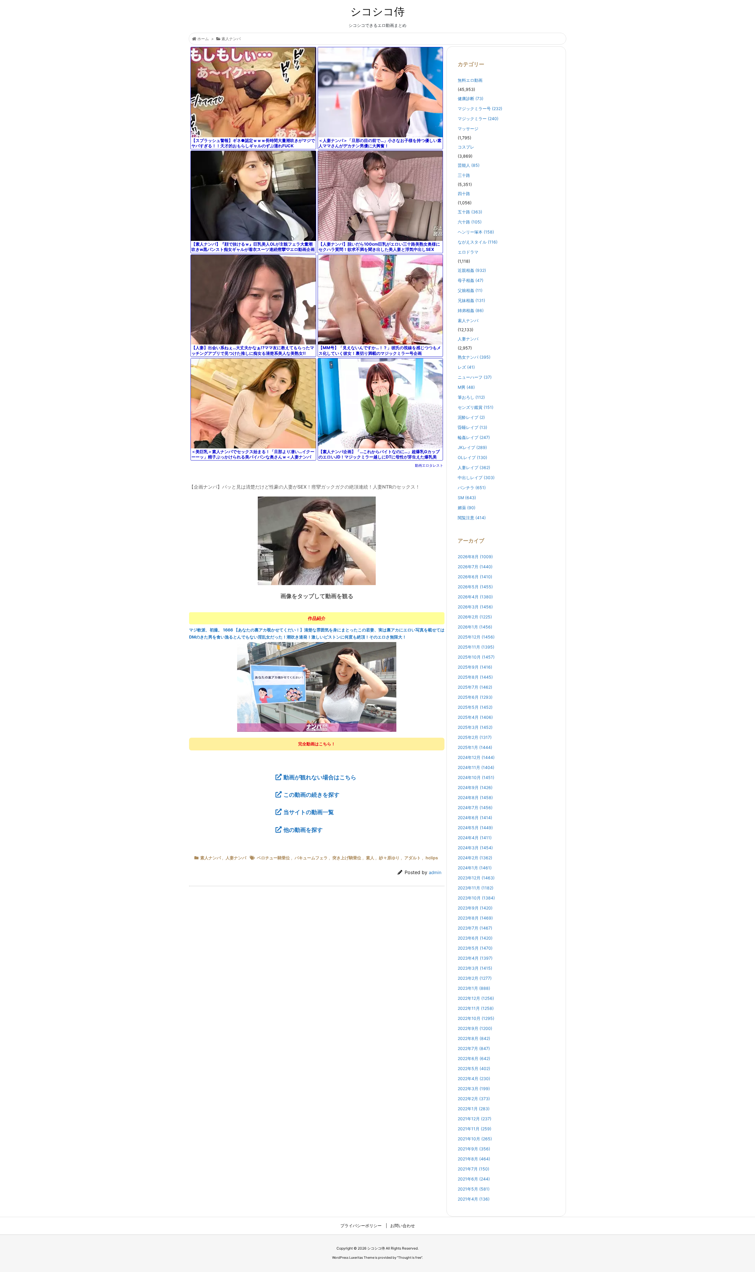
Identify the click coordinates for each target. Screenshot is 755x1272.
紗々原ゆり (389, 857)
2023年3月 (475, 968)
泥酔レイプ (471, 417)
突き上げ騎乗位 (346, 857)
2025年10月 (476, 656)
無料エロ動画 (470, 80)
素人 (370, 857)
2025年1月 (475, 747)
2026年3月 (475, 606)
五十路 (470, 211)
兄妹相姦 (471, 300)
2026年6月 (475, 576)
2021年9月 (474, 1148)
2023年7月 (475, 927)
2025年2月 (475, 737)
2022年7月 (474, 1048)
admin (435, 872)
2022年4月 (474, 1078)
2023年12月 (476, 877)
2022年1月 (474, 1108)
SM (467, 497)
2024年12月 (476, 757)
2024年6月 (475, 817)
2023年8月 (475, 917)
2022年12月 (476, 998)
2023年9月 (475, 907)
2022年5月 (474, 1068)
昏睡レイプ (472, 427)
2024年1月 (475, 867)
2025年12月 (476, 636)
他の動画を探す (303, 829)
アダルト (412, 857)
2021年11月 (474, 1128)
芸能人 (469, 165)
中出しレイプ (476, 477)
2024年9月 (475, 787)
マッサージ (468, 128)
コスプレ (466, 146)
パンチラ (472, 487)
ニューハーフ (475, 377)
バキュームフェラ (311, 857)
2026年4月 (475, 596)
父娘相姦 (470, 290)
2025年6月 (475, 697)
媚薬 (466, 507)
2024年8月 (475, 797)
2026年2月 (475, 616)
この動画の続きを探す (311, 794)
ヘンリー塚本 (476, 231)
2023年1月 (474, 988)
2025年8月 (475, 677)
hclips (432, 857)
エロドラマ (468, 251)
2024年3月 (475, 847)
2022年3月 (474, 1088)
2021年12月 (474, 1118)
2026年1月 (475, 626)
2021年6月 (474, 1178)
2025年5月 (475, 707)
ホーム (203, 38)
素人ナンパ (231, 38)
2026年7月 (475, 566)
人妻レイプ (474, 467)
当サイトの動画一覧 (308, 812)
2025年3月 (475, 727)
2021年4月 (474, 1198)
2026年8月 (475, 556)
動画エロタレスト (429, 465)
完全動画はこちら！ (316, 743)
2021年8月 (474, 1158)
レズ (466, 367)
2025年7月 (475, 687)
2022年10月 (476, 1018)
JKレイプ (472, 447)
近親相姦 (472, 270)
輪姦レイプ (474, 437)
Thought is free (409, 1257)
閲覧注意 (472, 517)
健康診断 (470, 98)
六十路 (470, 221)
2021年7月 (473, 1168)
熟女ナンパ (474, 357)
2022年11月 (476, 1008)
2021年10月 (475, 1138)
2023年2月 (475, 978)
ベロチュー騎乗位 (273, 857)
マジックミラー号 (480, 108)
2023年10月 (476, 897)
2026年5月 (475, 586)
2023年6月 (475, 937)
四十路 (464, 193)
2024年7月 (475, 807)
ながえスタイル (478, 241)
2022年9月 (475, 1028)
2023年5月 (475, 948)
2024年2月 (475, 857)
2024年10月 (476, 777)
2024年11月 (476, 767)
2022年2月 (474, 1098)
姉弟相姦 (471, 310)
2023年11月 (475, 887)
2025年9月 (475, 667)
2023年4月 (475, 958)
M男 (466, 387)
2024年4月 (475, 837)
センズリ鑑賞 (475, 407)
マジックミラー (478, 118)
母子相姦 (470, 280)
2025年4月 (475, 717)
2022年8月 (474, 1038)
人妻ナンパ (236, 857)
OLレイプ (472, 457)
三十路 (464, 175)
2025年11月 (476, 646)
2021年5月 (474, 1188)
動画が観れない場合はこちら (319, 777)
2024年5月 (475, 827)
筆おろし (471, 397)
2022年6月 (474, 1058)
